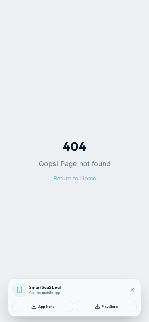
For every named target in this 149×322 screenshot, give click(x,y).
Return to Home (74, 178)
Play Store (110, 306)
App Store (46, 306)
